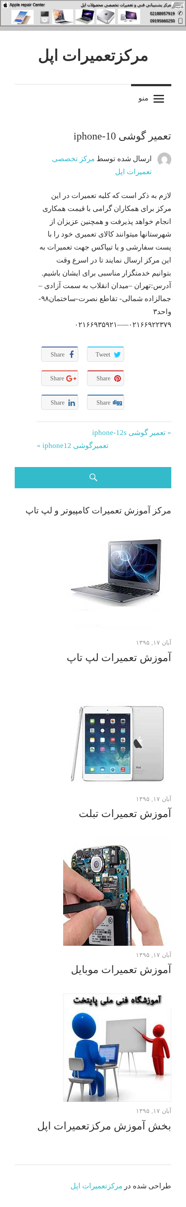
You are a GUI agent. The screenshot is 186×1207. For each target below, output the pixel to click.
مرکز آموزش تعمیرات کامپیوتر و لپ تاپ (98, 510)
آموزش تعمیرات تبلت (125, 813)
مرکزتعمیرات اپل (93, 55)
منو (143, 98)
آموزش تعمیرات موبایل (121, 969)
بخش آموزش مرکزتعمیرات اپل (104, 1126)
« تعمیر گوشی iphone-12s (131, 432)
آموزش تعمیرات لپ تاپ (119, 657)
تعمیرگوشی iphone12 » (73, 445)
